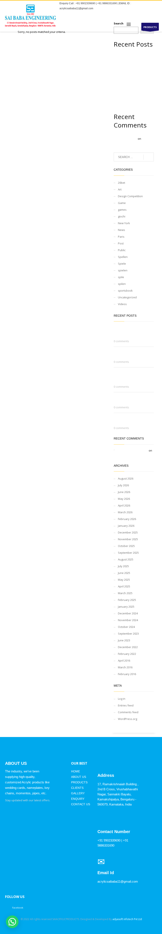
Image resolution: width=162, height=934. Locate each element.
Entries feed (126, 705)
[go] (148, 157)
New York (124, 223)
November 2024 (128, 620)
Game (122, 203)
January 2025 (126, 606)
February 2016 (127, 674)
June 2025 (124, 573)
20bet (121, 183)
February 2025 (127, 600)
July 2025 (123, 566)
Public (122, 250)
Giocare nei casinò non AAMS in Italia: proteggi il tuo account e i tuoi (133, 57)
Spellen (123, 257)
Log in (121, 699)
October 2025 (126, 546)
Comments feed (128, 712)
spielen (122, 270)
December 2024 (128, 613)
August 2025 (125, 559)
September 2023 (128, 633)
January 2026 (126, 526)
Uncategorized (127, 297)
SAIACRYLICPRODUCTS (65, 919)
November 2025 (128, 539)
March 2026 (125, 512)
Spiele (122, 263)
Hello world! (123, 455)
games (122, 210)
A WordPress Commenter (132, 450)
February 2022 (127, 654)
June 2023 (124, 640)
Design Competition (130, 196)
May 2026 (124, 499)
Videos (122, 304)
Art (120, 189)
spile (121, 277)
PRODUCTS (150, 27)
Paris (121, 237)
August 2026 (125, 478)
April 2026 (124, 505)
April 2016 (124, 660)
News (121, 230)
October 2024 (126, 627)
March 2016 (125, 667)
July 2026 (123, 485)
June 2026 (124, 492)
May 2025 (124, 580)
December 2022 (128, 647)
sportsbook (125, 290)
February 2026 (127, 519)
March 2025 (125, 593)
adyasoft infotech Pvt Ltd (127, 919)
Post (121, 243)
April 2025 (124, 586)
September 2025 (128, 553)
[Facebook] (156, 14)
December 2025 (128, 532)
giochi (121, 216)
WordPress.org (127, 719)
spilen (122, 284)
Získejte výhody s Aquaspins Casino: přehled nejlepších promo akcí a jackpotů (132, 80)
